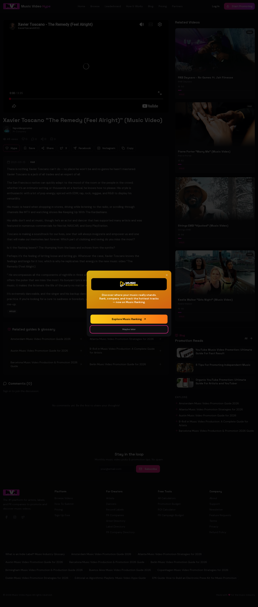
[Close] (166, 275)
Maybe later (129, 329)
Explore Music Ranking (127, 319)
